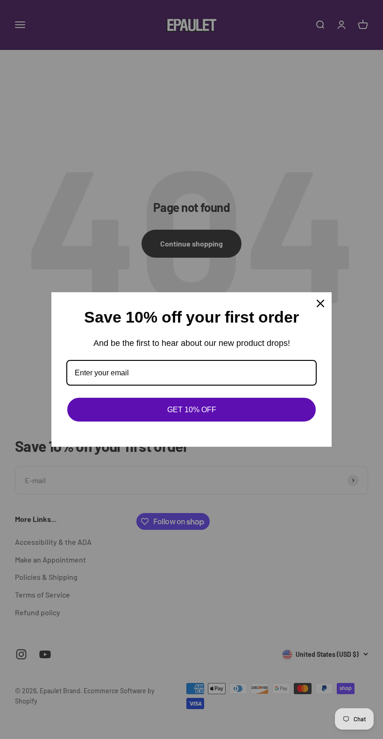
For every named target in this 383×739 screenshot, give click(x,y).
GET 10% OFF (191, 410)
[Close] (320, 303)
